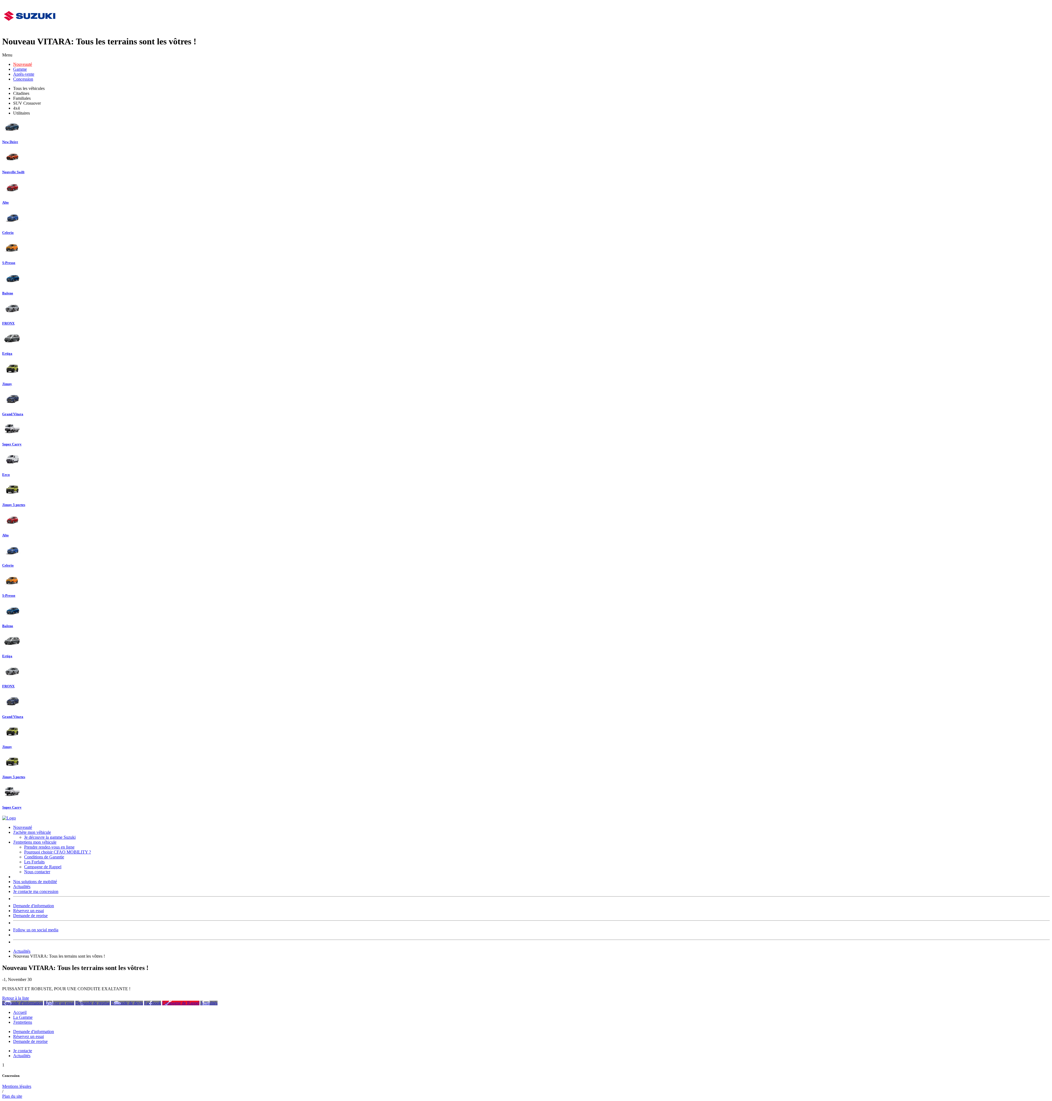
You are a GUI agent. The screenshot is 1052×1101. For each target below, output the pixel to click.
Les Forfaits (34, 862)
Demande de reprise (30, 915)
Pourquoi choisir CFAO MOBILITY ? (57, 852)
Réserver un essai (59, 1003)
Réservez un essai (28, 910)
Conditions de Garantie (44, 857)
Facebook (152, 1003)
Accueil (20, 1012)
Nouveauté (22, 64)
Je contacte (22, 1050)
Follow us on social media (35, 930)
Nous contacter (37, 871)
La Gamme (23, 1017)
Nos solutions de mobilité (35, 881)
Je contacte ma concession (35, 891)
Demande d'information (33, 905)
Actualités (21, 886)
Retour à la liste (15, 998)
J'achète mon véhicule (32, 832)
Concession (23, 79)
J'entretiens (22, 1022)
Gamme (20, 69)
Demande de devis (127, 1003)
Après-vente (23, 74)
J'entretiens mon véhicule (34, 842)
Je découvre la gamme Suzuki (50, 837)
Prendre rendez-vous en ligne (49, 847)
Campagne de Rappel (42, 866)
